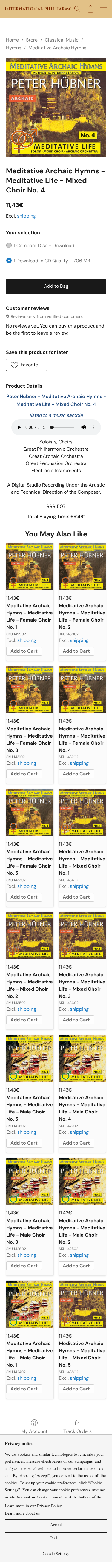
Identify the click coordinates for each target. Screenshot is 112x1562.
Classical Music (62, 40)
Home (12, 40)
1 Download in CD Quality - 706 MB (52, 261)
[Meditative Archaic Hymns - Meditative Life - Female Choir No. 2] (82, 566)
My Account (34, 1431)
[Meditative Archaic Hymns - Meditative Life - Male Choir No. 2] (82, 1181)
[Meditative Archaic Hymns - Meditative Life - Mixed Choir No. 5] (82, 1304)
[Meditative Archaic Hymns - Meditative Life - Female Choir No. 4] (82, 689)
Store (32, 40)
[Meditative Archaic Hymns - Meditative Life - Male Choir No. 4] (82, 1058)
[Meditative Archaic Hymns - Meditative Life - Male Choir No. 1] (29, 1304)
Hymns (13, 48)
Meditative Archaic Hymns (57, 48)
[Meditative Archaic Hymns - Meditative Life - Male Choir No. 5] (29, 1058)
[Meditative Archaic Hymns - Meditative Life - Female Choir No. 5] (29, 812)
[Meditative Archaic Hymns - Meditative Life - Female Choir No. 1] (29, 566)
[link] (56, 1551)
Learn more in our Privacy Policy (33, 1506)
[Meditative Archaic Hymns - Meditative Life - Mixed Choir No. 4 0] (56, 107)
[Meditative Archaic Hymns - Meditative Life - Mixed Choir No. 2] (29, 935)
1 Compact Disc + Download (44, 245)
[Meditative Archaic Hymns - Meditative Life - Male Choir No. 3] (29, 1181)
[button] (42, 9)
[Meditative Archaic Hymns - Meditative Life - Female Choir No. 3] (29, 689)
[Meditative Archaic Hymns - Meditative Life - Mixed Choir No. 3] (82, 935)
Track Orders (77, 1431)
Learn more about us (22, 1513)
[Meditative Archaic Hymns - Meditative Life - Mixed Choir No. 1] (82, 812)
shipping (26, 216)
